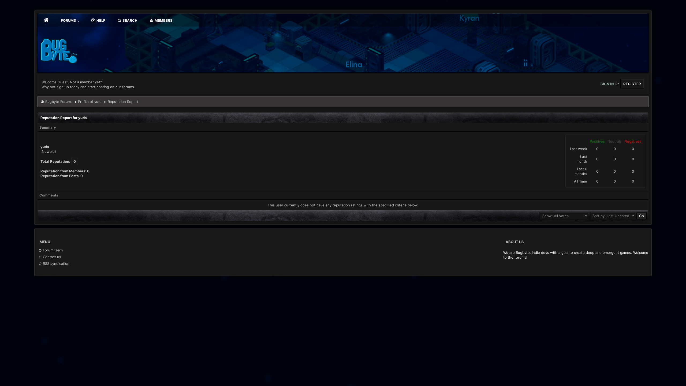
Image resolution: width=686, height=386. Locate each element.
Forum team (52, 250)
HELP (100, 20)
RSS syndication (55, 263)
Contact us (51, 257)
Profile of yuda (90, 101)
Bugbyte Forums (59, 101)
